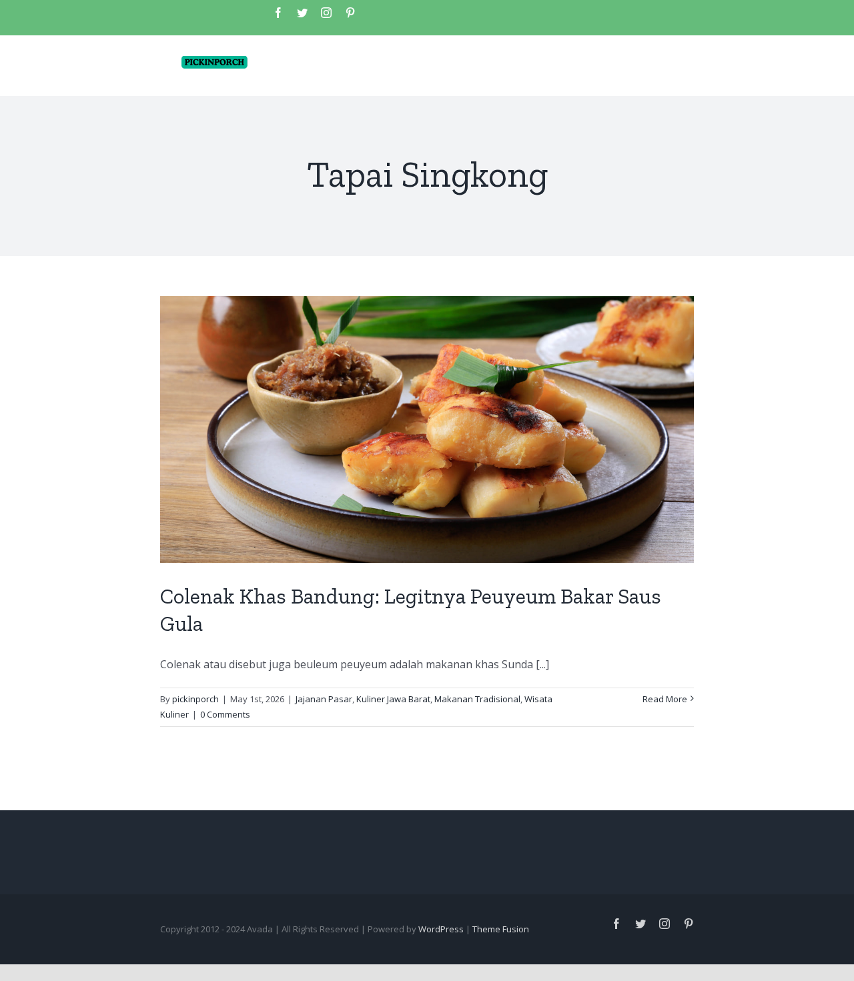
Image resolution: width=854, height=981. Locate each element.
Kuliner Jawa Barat (393, 699)
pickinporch (195, 699)
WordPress (441, 929)
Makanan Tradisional (477, 699)
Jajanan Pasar (324, 699)
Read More (665, 699)
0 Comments (225, 714)
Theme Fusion (500, 929)
